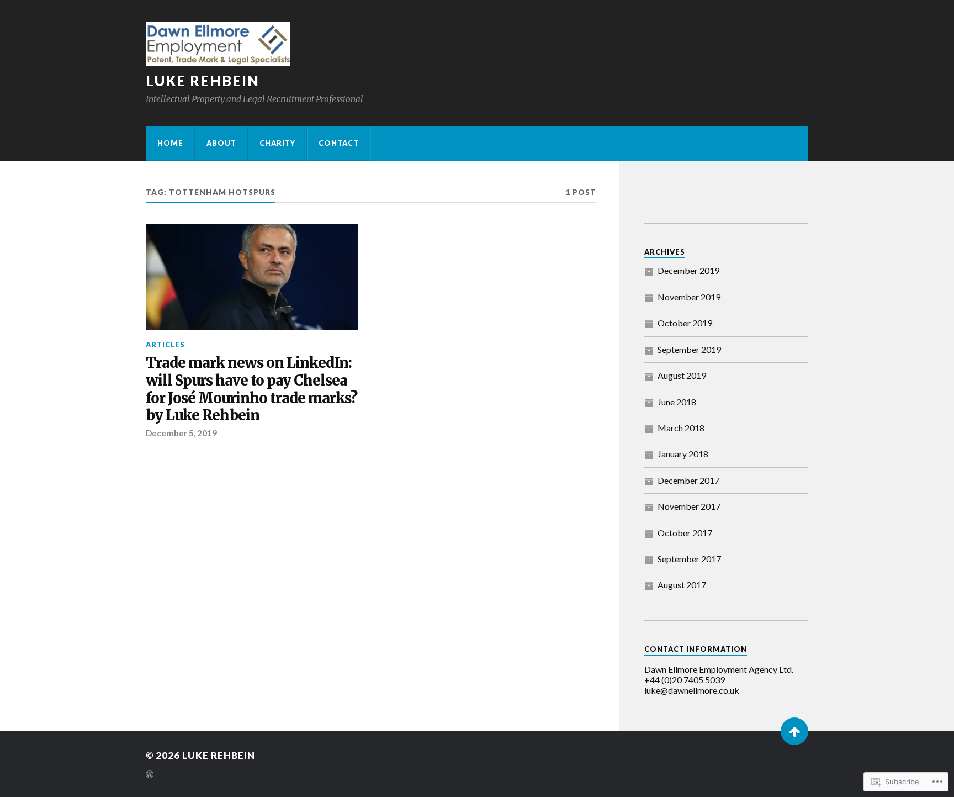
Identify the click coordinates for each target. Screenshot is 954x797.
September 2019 (689, 349)
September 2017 (689, 558)
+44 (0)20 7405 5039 (684, 679)
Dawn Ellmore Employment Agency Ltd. (718, 669)
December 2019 (688, 270)
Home (170, 143)
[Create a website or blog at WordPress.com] (149, 775)
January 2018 (683, 453)
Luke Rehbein (202, 80)
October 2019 (685, 323)
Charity (277, 143)
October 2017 (685, 532)
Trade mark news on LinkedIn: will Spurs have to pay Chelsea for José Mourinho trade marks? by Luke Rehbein (251, 390)
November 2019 (689, 297)
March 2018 (681, 428)
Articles (165, 344)
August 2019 (682, 375)
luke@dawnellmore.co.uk (691, 690)
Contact (339, 143)
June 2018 (677, 402)
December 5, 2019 (181, 433)
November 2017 (689, 506)
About (221, 143)
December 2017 (688, 480)
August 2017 (682, 584)
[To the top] (794, 731)
